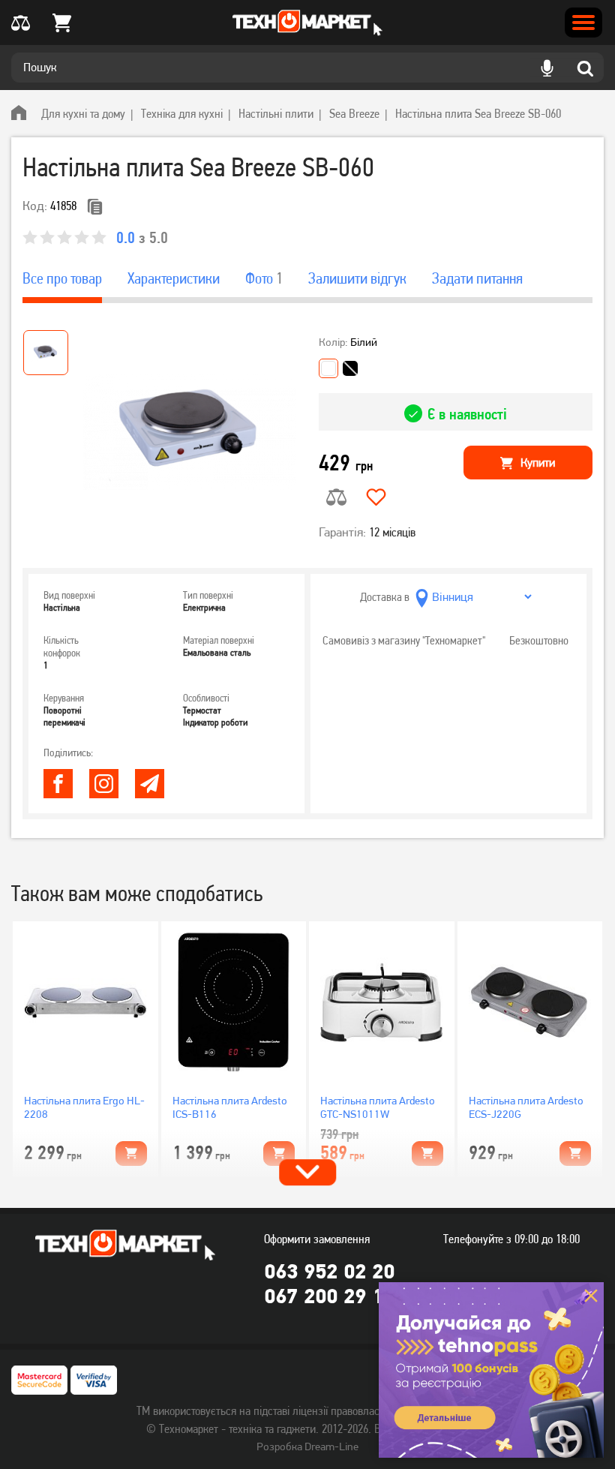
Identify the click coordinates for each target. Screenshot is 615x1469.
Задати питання (477, 278)
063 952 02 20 (329, 1270)
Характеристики (174, 278)
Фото (264, 278)
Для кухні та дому (83, 113)
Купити (537, 462)
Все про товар (62, 278)
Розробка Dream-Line (307, 1446)
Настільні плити (276, 113)
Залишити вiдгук (357, 278)
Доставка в (385, 597)
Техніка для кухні (182, 113)
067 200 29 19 (329, 1295)
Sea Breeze (354, 113)
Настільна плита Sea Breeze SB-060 (478, 113)
